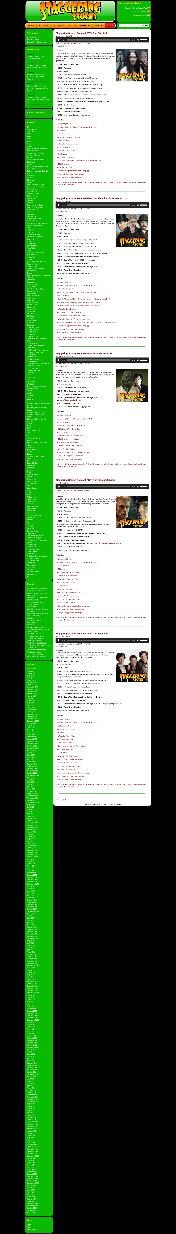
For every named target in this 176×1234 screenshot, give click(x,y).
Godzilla (30, 200)
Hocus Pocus (31, 216)
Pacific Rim (31, 280)
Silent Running (32, 302)
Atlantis (29, 445)
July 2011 (30, 1079)
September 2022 (33, 775)
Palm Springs (32, 284)
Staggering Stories (64, 124)
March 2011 (31, 1088)
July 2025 (30, 698)
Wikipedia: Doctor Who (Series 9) (69, 312)
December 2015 (33, 959)
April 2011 (30, 1086)
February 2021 (32, 818)
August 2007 (31, 1185)
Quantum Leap (32, 506)
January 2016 (32, 956)
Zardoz (29, 391)
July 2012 (30, 1051)
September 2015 (33, 965)
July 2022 (30, 780)
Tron (28, 379)
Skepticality (31, 622)
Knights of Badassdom (35, 237)
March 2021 (31, 816)
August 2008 (31, 1158)
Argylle (29, 146)
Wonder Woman (33, 388)
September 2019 (33, 857)
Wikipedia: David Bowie (66, 309)
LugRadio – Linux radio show (37, 609)
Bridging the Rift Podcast (35, 591)
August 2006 (31, 1212)
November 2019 (33, 852)
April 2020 (30, 841)
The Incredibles (32, 343)
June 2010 (31, 1108)
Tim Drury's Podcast (34, 652)
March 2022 (31, 789)
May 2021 (30, 811)
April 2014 (30, 1004)
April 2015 (30, 977)
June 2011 (31, 1081)
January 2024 (32, 739)
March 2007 (31, 1196)
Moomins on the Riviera (35, 268)
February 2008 (32, 1172)
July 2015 (30, 970)
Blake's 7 (30, 452)
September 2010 (33, 1101)
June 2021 (31, 809)
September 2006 (33, 1210)
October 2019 (32, 854)
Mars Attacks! (31, 248)
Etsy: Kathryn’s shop (65, 167)
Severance (31, 517)
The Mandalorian (33, 549)
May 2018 (30, 893)
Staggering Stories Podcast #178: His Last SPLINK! (84, 353)
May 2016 (30, 947)
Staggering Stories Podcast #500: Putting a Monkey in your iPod (38, 100)
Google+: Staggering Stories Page (70, 177)
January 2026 (32, 685)
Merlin (29, 495)
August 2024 (31, 723)
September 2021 (33, 802)
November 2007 (33, 1178)
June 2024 (31, 728)
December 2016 (33, 931)
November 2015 (33, 961)
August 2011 (31, 1076)
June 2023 (31, 755)
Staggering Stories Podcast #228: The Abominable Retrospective (91, 198)
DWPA (29, 134)
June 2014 (31, 999)
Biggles (29, 164)
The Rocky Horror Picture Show (38, 363)
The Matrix (31, 348)
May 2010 (30, 1110)
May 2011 (30, 1083)
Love (29, 490)
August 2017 (31, 913)
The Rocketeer (32, 361)
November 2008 (33, 1151)
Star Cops (30, 524)
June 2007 (31, 1190)
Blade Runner (32, 169)
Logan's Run (31, 243)
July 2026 (30, 671)
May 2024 (30, 730)
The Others (31, 354)
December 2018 (33, 877)
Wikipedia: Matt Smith (65, 739)
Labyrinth (30, 239)
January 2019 (32, 875)
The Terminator (32, 368)
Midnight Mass (32, 497)
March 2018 (31, 897)
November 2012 (33, 1042)
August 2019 (31, 859)
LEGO (29, 241)
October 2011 (32, 1072)
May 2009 (30, 1138)
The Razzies (62, 154)
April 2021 (30, 814)
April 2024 (30, 732)
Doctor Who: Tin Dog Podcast (37, 598)
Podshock (30, 611)
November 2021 (33, 798)
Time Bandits (31, 377)
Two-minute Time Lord (35, 654)
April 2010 (30, 1113)
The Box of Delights (34, 538)
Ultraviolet (30, 569)
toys (28, 432)
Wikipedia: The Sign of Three (68, 589)
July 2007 (30, 1187)
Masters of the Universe (35, 252)
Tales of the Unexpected (35, 535)
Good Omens (31, 479)
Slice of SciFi (31, 625)
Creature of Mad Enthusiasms (37, 593)
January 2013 (32, 1038)
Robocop (30, 300)
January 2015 (32, 984)
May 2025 (30, 703)
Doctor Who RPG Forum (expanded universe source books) (79, 302)
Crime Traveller (32, 461)
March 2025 (31, 707)
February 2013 (32, 1036)
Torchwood (31, 565)
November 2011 (32, 1070)
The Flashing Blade (34, 641)
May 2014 (30, 1002)
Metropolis (31, 257)
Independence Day (34, 218)
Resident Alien (32, 513)
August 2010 (31, 1104)
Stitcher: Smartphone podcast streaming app (73, 171)
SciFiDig (30, 618)
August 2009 (31, 1131)
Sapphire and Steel (34, 515)
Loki (28, 486)
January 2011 (32, 1092)
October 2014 (32, 990)
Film (28, 138)
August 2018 (31, 886)
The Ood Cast (32, 647)
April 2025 (30, 705)
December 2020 (33, 823)
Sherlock (30, 520)
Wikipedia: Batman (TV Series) (68, 572)
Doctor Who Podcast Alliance (37, 42)
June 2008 (31, 1163)
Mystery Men (31, 271)
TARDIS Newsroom (34, 634)
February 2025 (32, 709)
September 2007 (33, 1183)
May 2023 (30, 757)
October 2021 (32, 800)
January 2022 (32, 793)
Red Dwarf (31, 511)
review (29, 426)
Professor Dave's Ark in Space (37, 613)
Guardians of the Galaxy (35, 205)
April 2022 (30, 786)
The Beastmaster (33, 329)
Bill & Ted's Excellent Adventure (38, 166)
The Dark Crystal (33, 336)
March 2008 (31, 1169)
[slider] (144, 39)
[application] (102, 39)
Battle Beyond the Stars (35, 159)
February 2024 (32, 737)
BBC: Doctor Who (64, 147)
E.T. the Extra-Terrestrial (35, 187)
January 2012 (32, 1065)
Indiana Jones (32, 221)
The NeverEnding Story (35, 352)
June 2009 (31, 1135)
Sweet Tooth (31, 533)
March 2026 (31, 680)
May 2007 (30, 1192)
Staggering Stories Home (36, 627)
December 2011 (32, 1067)
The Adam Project (33, 327)
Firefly (29, 472)
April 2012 (30, 1058)
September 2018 (33, 884)
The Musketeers (32, 551)
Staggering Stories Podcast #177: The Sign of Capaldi (85, 480)
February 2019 (32, 873)
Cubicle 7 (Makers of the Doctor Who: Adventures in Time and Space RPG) (84, 299)
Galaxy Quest (32, 196)
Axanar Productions (65, 141)
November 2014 (33, 988)
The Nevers (31, 554)
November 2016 (33, 934)
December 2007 (33, 1176)
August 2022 (31, 777)
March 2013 (31, 1033)
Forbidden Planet (33, 194)
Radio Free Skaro (33, 616)
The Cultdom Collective (35, 638)
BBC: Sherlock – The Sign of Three (70, 593)
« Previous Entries (62, 800)
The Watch (31, 563)
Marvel (29, 250)
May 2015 (30, 975)
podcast (30, 400)
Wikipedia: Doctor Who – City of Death (71, 426)
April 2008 (30, 1167)
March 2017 (31, 925)
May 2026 (30, 676)
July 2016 (30, 943)
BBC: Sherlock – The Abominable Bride (72, 316)
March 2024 (31, 734)
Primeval (30, 504)
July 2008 (30, 1160)
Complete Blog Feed (140, 15)
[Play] (59, 40)
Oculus (29, 273)
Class (29, 458)
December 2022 (33, 768)
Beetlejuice (31, 162)
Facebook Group (33, 37)
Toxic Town (31, 567)
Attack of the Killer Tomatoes (37, 148)
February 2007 (32, 1199)
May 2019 (30, 866)
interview (30, 395)
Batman (30, 157)
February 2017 (32, 927)
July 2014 (30, 997)
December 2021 (33, 796)
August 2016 (31, 941)
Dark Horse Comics (65, 743)
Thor (28, 375)
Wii (28, 576)
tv (27, 435)
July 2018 (30, 888)
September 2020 (33, 830)
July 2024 (30, 725)
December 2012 (33, 1040)
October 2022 (32, 773)
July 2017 (30, 916)
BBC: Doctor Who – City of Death (69, 429)
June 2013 (31, 1027)
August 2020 (31, 832)
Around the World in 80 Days (37, 442)
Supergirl (30, 323)
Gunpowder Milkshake (35, 207)
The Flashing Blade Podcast (37, 643)
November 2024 (33, 716)
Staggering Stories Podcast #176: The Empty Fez (82, 633)
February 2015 (32, 981)
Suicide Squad (32, 320)
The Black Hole (32, 332)
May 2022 (30, 784)
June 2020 (31, 836)
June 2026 (31, 673)
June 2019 (31, 863)
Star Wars (30, 316)
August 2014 (31, 995)
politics (29, 423)
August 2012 (31, 1049)
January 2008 (32, 1174)
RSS (65, 46)
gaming (29, 393)
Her (28, 212)
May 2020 (30, 839)
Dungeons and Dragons (35, 184)
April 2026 (30, 678)
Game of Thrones (33, 474)
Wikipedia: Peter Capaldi (67, 151)
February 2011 (32, 1090)
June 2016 (31, 945)
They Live (30, 373)
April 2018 (30, 895)
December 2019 (33, 850)
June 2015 (31, 972)
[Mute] (138, 40)
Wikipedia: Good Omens (66, 157)
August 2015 (31, 968)
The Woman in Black (34, 370)
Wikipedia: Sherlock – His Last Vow (70, 436)
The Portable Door (33, 359)
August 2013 (31, 1022)
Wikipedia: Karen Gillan (66, 736)
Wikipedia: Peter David (66, 749)
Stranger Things (32, 531)
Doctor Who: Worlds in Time (68, 576)
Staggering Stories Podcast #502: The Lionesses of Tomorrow (36, 77)
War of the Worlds (33, 572)
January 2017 (32, 929)
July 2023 (30, 752)
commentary (31, 129)
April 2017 (30, 922)
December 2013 (33, 1013)
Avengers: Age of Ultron (35, 153)
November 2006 (33, 1206)
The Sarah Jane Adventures (37, 556)
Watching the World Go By (36, 656)
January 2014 (32, 1011)
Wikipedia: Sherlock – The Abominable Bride (73, 319)
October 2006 (32, 1208)
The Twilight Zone (33, 560)
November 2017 (33, 906)
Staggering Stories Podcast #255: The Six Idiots (82, 33)
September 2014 (33, 993)
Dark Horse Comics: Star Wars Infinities (72, 746)
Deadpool (30, 178)
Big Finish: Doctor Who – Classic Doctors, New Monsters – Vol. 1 (80, 161)
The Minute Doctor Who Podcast (38, 645)
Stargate (30, 318)
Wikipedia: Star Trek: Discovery (69, 137)
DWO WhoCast (32, 600)
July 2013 (30, 1024)
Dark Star (30, 175)
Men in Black (31, 255)
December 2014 (33, 986)
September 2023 (33, 748)
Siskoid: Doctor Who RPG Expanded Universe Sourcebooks (79, 306)
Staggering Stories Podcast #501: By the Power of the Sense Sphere (38, 88)
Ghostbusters (31, 198)
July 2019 (30, 861)
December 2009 (33, 1122)
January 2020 (32, 848)
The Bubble (31, 334)
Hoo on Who (31, 607)
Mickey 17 (30, 259)
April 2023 (30, 759)
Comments (32, 1229)
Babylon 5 (30, 447)
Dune (29, 182)
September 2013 (33, 1020)
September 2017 (33, 911)
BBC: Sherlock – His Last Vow (68, 439)
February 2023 (32, 764)
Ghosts (29, 476)
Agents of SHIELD (33, 438)
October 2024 (32, 719)
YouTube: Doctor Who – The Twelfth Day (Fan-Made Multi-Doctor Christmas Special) (87, 322)
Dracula (30, 470)
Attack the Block (32, 150)
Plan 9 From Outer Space (36, 289)
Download (65, 44)
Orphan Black (32, 501)
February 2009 (32, 1144)
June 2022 (31, 782)
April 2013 (30, 1031)
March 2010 (31, 1115)
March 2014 (31, 1006)
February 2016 (32, 954)
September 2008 (33, 1156)
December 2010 (33, 1095)
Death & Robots (32, 463)
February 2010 (32, 1117)
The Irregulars (32, 544)
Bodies (29, 454)
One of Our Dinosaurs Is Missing (38, 275)
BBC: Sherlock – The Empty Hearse (70, 759)
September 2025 (33, 694)
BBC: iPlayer (62, 569)
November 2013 (33, 1015)
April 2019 (30, 868)
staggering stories (33, 430)
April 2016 (30, 950)
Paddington (31, 282)
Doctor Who (31, 467)
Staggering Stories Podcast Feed (136, 8)
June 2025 (31, 700)
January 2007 (32, 1201)
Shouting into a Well (34, 620)
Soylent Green (32, 304)
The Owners (31, 357)
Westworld (31, 384)
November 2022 (33, 771)
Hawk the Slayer (33, 209)
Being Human (32, 449)
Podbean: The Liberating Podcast (70, 446)
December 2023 (33, 741)
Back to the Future (33, 155)
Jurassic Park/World (34, 234)
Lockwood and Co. (33, 483)
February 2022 (32, 791)
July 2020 (30, 834)
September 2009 (33, 1129)
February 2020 (32, 845)
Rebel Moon (31, 298)
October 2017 (32, 909)
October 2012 (32, 1045)
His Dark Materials (33, 481)
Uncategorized (32, 574)
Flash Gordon (32, 191)
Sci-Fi (29, 428)
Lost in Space (32, 246)
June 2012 (31, 1054)
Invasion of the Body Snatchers (38, 223)
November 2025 (33, 689)
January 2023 (32, 766)
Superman (31, 325)
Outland (30, 277)
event (29, 136)
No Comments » (70, 185)
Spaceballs (31, 307)
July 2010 (30, 1106)
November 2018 (33, 879)
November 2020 (33, 825)
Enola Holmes (32, 189)
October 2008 (32, 1153)
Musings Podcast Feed (140, 11)
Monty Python (32, 266)
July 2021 (30, 807)
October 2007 (32, 1181)
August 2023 (31, 750)
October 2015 (32, 963)
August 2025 (31, 696)
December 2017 (33, 904)
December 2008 (33, 1149)
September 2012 (33, 1047)
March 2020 (31, 843)
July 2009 (30, 1133)
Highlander (31, 214)
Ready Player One (33, 295)
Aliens (29, 144)
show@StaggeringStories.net (70, 400)
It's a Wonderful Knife (34, 225)
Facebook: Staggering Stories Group (71, 174)
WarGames (31, 382)
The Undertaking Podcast (67, 770)
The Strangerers (33, 558)
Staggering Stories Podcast (36, 412)
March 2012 (31, 1061)
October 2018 (32, 882)
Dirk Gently (31, 465)
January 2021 (32, 821)
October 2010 (32, 1099)
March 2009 (31, 1142)
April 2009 (30, 1140)
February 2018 (32, 900)
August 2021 (31, 805)
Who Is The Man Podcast (67, 449)
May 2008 (30, 1165)
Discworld (30, 180)
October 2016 (32, 936)
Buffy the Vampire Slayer (35, 456)
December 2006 (33, 1203)
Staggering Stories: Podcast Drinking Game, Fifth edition (77, 127)
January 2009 (32, 1147)
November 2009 (33, 1124)
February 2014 (32, 1008)
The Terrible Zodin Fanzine (36, 650)
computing (31, 131)
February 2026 (32, 682)
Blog (28, 127)
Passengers (31, 286)
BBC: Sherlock (63, 164)
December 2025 (33, 687)
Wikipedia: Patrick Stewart (67, 144)
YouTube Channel (33, 40)
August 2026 (31, 669)
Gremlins (30, 203)
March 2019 (31, 870)
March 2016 (31, 952)
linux (29, 397)
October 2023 (32, 746)
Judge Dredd (31, 230)
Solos (29, 522)
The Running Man (33, 366)
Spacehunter (31, 309)
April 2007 (30, 1194)
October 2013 (32, 1018)
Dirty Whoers (31, 595)
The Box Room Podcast (35, 636)
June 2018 (31, 891)
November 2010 (33, 1097)
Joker (29, 228)
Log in (29, 1225)
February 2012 (32, 1063)
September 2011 (33, 1074)
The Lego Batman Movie (35, 345)
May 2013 (30, 1029)
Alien (29, 141)
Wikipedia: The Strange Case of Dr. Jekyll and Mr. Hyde (77, 292)
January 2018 (32, 902)
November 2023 (33, 743)
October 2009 (32, 1126)
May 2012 (30, 1056)
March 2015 (31, 979)
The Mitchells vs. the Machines (38, 350)
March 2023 (31, 762)
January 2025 (32, 712)
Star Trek (30, 314)
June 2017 (31, 918)
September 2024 (33, 721)
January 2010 (32, 1120)
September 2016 (33, 938)
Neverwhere (31, 499)
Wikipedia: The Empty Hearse (68, 756)
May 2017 (30, 920)
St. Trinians (31, 311)
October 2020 (32, 827)
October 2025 (32, 691)
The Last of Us (32, 547)
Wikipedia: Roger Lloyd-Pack (68, 579)
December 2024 (33, 714)
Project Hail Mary (33, 291)
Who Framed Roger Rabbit (36, 386)
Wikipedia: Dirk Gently (65, 289)
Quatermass (31, 293)
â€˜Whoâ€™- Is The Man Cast (37, 589)
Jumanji (30, 232)
